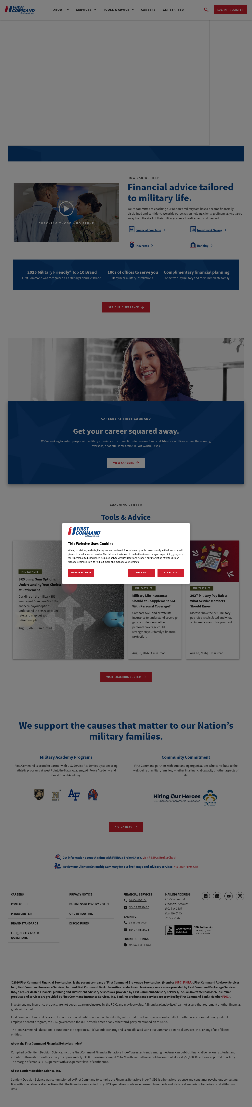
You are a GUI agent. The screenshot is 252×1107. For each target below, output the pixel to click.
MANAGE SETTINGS (81, 572)
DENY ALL (141, 572)
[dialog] (126, 553)
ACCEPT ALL (170, 572)
